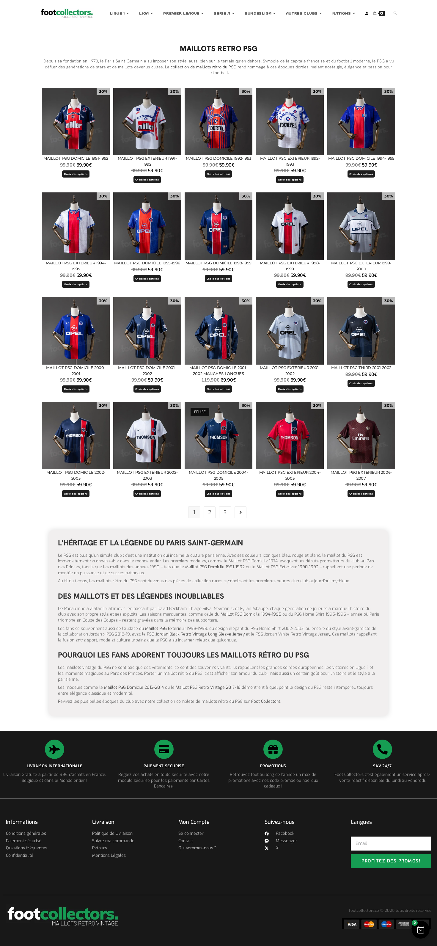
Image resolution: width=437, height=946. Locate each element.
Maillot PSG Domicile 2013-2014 (133, 687)
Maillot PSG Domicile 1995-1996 (147, 263)
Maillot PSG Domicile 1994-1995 (361, 158)
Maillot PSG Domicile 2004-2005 (218, 475)
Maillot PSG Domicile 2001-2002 (147, 370)
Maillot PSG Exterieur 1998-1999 (290, 266)
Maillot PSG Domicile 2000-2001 (75, 370)
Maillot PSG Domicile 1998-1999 (218, 263)
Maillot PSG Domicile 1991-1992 (75, 158)
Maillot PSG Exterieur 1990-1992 (287, 567)
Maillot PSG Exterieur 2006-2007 (361, 475)
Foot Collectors (265, 701)
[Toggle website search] (395, 13)
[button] (421, 930)
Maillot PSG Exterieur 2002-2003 (147, 475)
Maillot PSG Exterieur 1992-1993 (290, 161)
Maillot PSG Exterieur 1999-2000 (361, 266)
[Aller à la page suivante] (240, 512)
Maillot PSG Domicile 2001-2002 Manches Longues (218, 370)
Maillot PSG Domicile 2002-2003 (75, 475)
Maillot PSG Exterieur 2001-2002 (290, 370)
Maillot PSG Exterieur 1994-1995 (76, 266)
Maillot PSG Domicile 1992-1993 (218, 158)
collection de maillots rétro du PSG (203, 67)
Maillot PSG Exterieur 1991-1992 (147, 161)
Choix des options (76, 173)
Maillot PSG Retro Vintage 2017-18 (208, 687)
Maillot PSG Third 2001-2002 (361, 367)
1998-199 (195, 628)
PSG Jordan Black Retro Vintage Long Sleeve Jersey (196, 634)
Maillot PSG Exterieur (165, 628)
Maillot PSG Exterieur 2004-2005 (290, 475)
